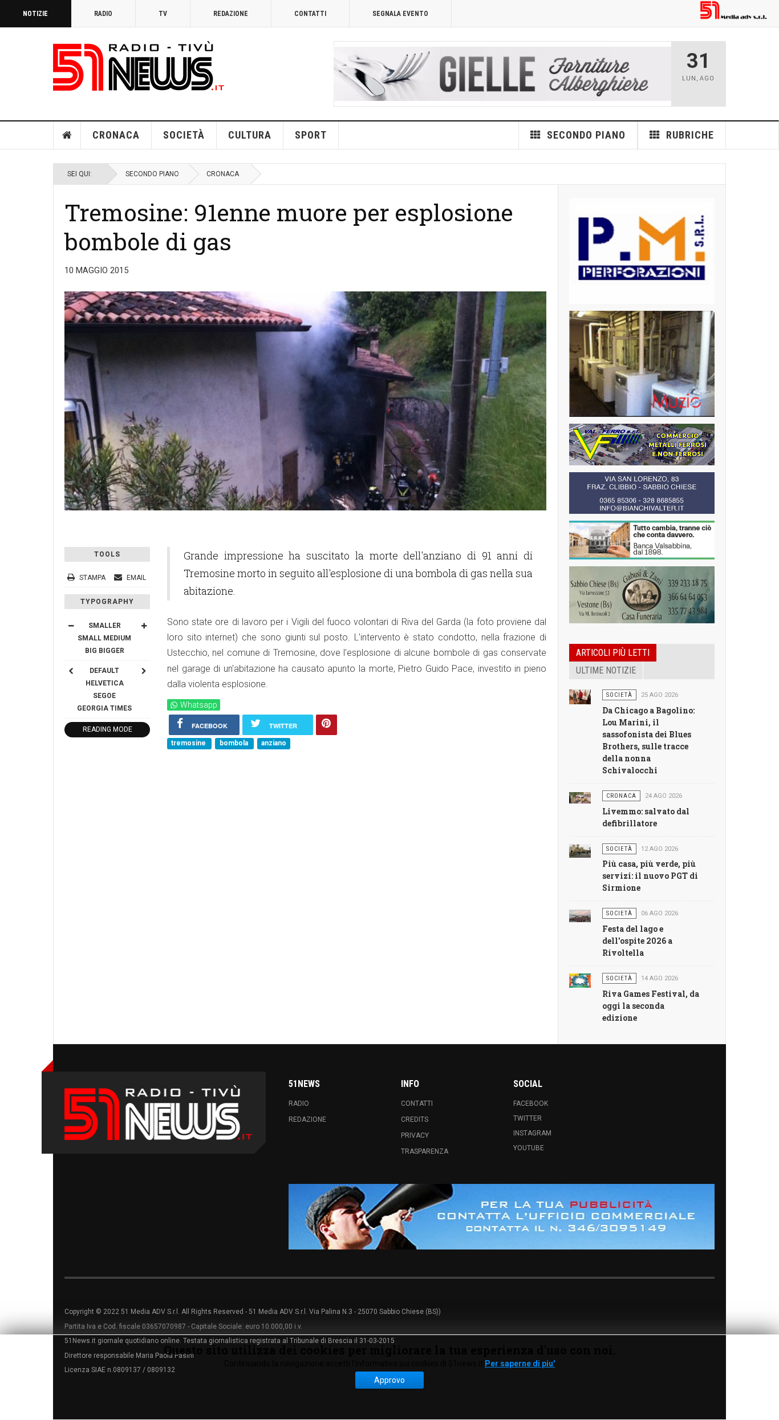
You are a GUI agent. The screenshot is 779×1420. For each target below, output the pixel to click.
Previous (346, 74)
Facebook (530, 1103)
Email (135, 578)
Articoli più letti (613, 652)
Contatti (310, 14)
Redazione (230, 14)
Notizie (35, 14)
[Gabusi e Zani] (642, 594)
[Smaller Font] (70, 625)
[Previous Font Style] (70, 670)
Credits (414, 1119)
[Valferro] (642, 444)
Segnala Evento (400, 14)
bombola (235, 744)
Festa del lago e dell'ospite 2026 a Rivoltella (637, 940)
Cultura (249, 135)
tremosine (189, 744)
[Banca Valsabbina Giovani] (642, 540)
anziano (273, 744)
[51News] (138, 66)
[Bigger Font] (143, 625)
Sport (311, 135)
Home (67, 135)
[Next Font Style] (143, 670)
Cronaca (116, 135)
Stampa (92, 578)
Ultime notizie (606, 670)
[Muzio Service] (642, 364)
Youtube (528, 1148)
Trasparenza (424, 1151)
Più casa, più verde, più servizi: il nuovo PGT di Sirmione (650, 875)
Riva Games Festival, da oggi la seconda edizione (650, 1005)
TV (163, 14)
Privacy (415, 1135)
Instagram (532, 1133)
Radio (103, 14)
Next (659, 74)
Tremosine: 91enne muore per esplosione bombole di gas (288, 227)
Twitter (527, 1118)
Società (184, 135)
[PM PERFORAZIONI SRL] (642, 251)
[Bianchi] (642, 493)
